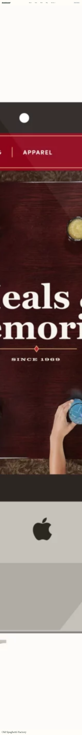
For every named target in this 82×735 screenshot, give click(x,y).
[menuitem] (53, 3)
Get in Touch (76, 2)
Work (41, 2)
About (30, 2)
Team (36, 2)
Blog (47, 2)
